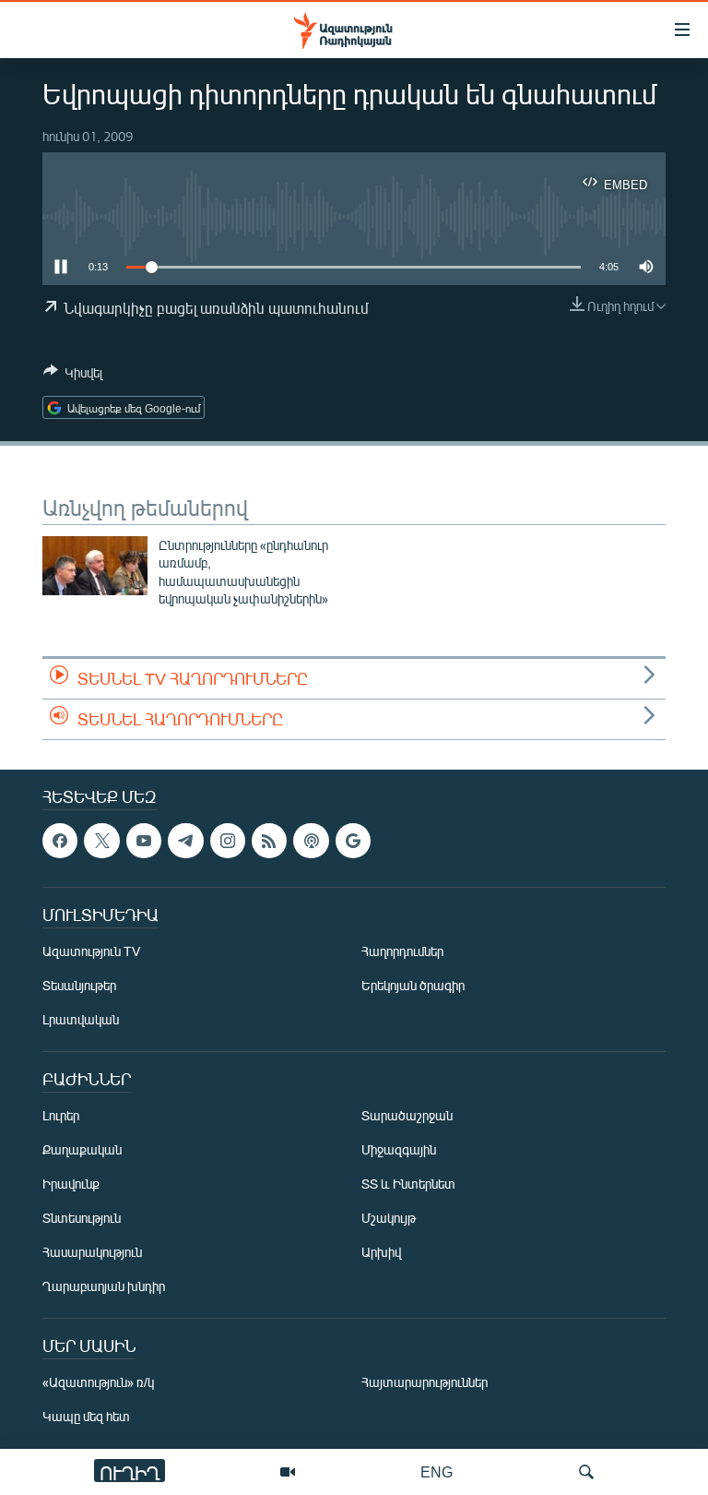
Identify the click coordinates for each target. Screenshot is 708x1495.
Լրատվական (80, 1019)
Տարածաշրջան (407, 1115)
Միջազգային (398, 1149)
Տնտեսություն (81, 1218)
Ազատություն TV (91, 951)
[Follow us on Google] (353, 840)
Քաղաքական (82, 1149)
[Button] (72, 375)
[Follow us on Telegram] (185, 840)
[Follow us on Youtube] (143, 840)
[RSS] (269, 840)
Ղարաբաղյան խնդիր (103, 1286)
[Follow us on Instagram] (227, 840)
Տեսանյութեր (79, 985)
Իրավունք (71, 1183)
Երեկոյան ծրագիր (413, 985)
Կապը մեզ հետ (86, 1416)
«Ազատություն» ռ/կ (98, 1382)
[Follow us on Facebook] (59, 840)
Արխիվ (381, 1252)
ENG (436, 1471)
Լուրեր (60, 1115)
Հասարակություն (92, 1252)
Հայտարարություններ (424, 1382)
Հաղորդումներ (402, 951)
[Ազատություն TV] (287, 1472)
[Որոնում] (586, 1472)
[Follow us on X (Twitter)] (101, 840)
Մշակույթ (388, 1218)
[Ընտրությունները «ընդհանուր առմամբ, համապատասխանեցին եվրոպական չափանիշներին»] (95, 565)
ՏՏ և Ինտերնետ (408, 1183)
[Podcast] (310, 840)
